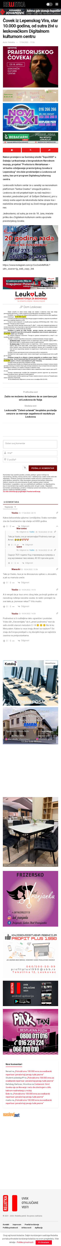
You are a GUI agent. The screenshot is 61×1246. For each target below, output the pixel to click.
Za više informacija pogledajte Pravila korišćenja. (22, 491)
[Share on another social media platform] (49, 150)
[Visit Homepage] (14, 4)
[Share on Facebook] (12, 150)
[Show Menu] (56, 4)
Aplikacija (38, 1228)
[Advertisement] (30, 1153)
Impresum (17, 1225)
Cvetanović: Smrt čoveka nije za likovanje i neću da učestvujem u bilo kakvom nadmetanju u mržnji (28, 1087)
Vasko (31, 532)
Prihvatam (43, 1242)
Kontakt (6, 1225)
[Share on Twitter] (31, 150)
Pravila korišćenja (32, 1225)
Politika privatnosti (10, 1228)
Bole (8, 1094)
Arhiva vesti (26, 1228)
